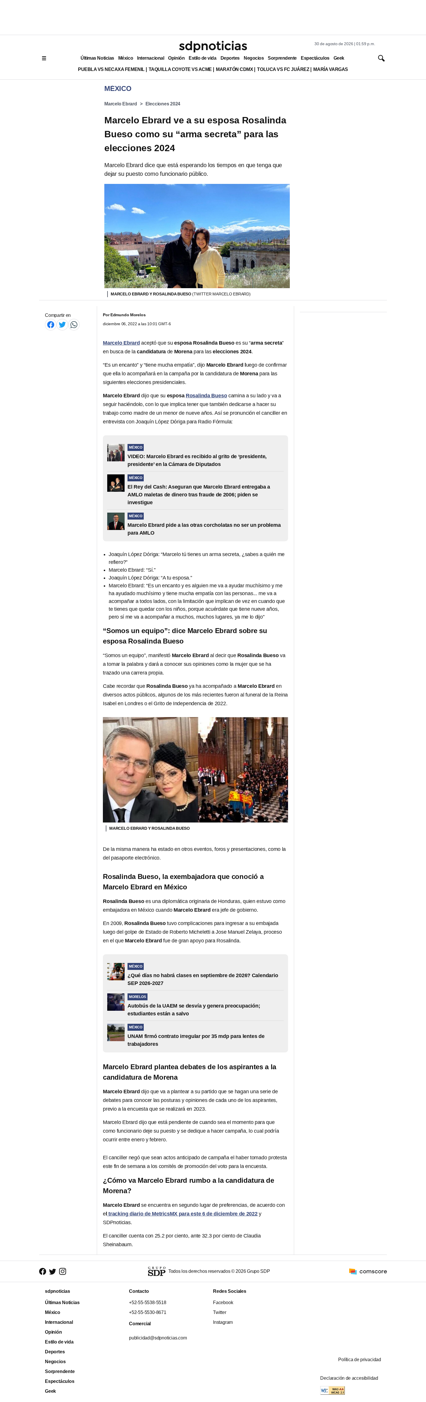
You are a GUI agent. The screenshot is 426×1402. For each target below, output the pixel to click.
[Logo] (213, 46)
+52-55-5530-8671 (147, 1312)
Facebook (223, 1302)
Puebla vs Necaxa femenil (111, 69)
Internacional (150, 58)
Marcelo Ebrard (120, 103)
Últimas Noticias (97, 58)
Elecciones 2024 (163, 103)
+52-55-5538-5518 (147, 1302)
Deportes (230, 58)
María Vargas (330, 69)
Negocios (254, 58)
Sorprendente (282, 58)
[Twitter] (62, 324)
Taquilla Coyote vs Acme (180, 69)
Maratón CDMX (234, 69)
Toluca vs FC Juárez (283, 69)
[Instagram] (62, 1271)
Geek (339, 58)
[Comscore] (368, 1270)
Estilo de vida (202, 58)
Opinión (176, 58)
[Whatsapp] (74, 324)
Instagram (223, 1322)
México (125, 58)
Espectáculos (315, 58)
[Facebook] (51, 324)
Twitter (219, 1312)
